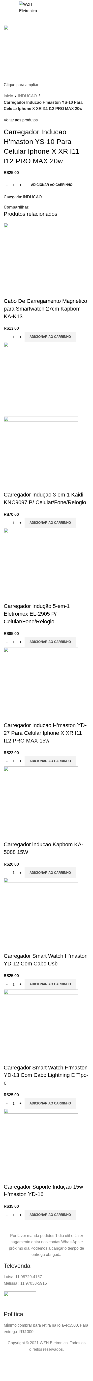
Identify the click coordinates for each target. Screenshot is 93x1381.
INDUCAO (27, 96)
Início (8, 96)
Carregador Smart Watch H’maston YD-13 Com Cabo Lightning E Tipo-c (46, 1075)
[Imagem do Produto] (41, 453)
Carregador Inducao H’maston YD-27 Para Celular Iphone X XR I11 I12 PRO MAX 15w (45, 733)
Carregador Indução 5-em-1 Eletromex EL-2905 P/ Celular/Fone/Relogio (37, 614)
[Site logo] (28, 7)
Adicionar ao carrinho (51, 185)
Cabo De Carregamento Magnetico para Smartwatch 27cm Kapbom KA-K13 (45, 308)
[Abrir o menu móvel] (9, 8)
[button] (50, 337)
